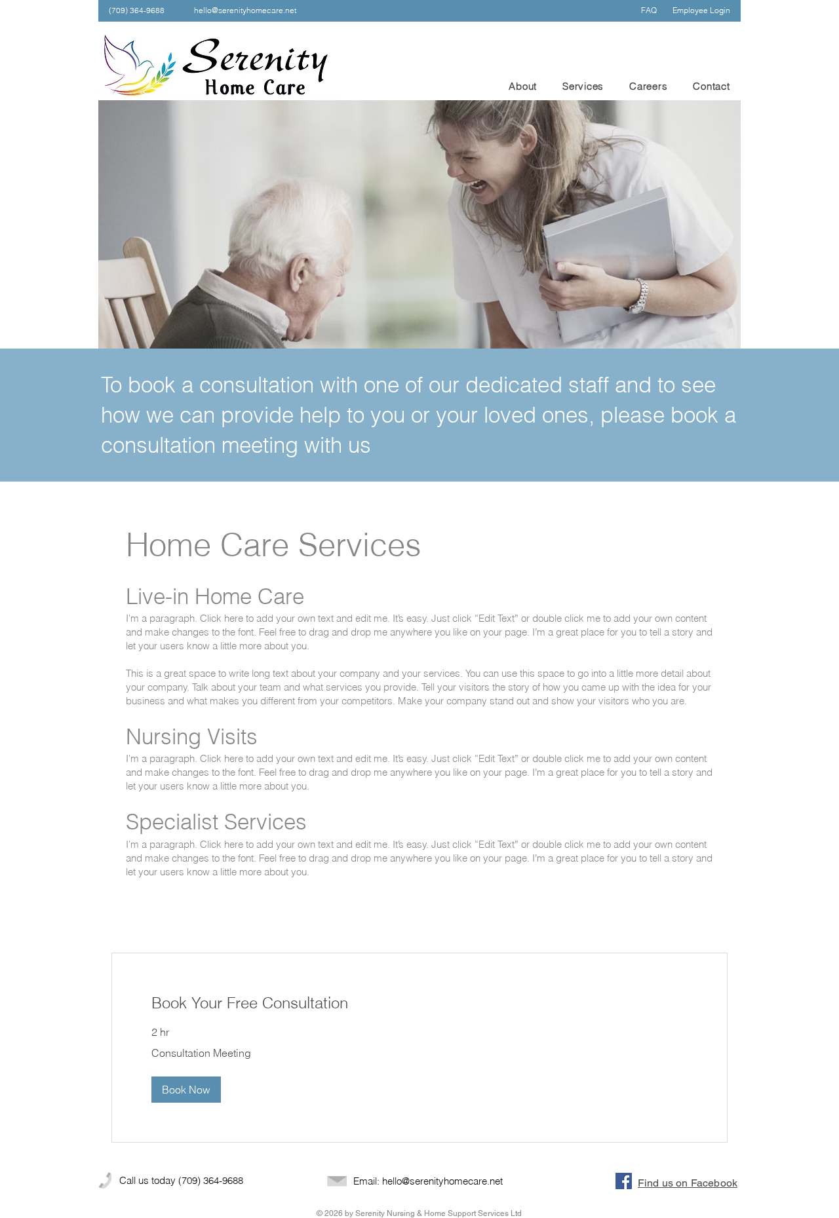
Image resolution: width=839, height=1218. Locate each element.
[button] (186, 1089)
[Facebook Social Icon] (623, 1181)
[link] (419, 1003)
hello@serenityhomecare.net (245, 10)
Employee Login (701, 10)
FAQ (649, 10)
